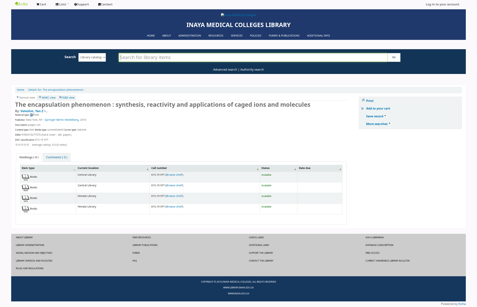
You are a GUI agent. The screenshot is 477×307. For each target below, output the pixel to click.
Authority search (252, 69)
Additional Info (318, 36)
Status (265, 168)
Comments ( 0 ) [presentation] (56, 157)
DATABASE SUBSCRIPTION (379, 245)
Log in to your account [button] (442, 4)
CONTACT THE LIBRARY (261, 260)
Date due (304, 168)
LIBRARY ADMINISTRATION (30, 245)
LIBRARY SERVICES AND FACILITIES (34, 260)
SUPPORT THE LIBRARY (261, 253)
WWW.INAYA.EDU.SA (238, 293)
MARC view (49, 98)
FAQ (134, 260)
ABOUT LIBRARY (24, 237)
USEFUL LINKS (256, 237)
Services (237, 36)
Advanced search (225, 69)
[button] (41, 4)
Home (151, 36)
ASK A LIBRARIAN (375, 237)
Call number (159, 168)
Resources (216, 36)
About (166, 36)
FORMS (136, 253)
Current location (88, 168)
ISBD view (68, 98)
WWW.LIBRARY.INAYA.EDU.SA (238, 287)
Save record (375, 116)
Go (394, 57)
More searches (377, 124)
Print (370, 101)
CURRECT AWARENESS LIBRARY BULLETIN (388, 260)
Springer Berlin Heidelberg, (62, 120)
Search (70, 57)
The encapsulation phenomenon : (56, 90)
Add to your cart (378, 108)
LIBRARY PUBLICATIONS (145, 245)
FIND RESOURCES (141, 237)
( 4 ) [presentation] (28, 157)
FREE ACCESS (373, 253)
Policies (255, 36)
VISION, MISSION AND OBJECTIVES (34, 253)
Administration (190, 36)
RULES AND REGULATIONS (30, 268)
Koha (462, 304)
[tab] (29, 157)
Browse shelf (174, 175)
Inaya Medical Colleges (24, 3)
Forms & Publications (284, 36)
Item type (28, 168)
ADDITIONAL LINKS (259, 245)
